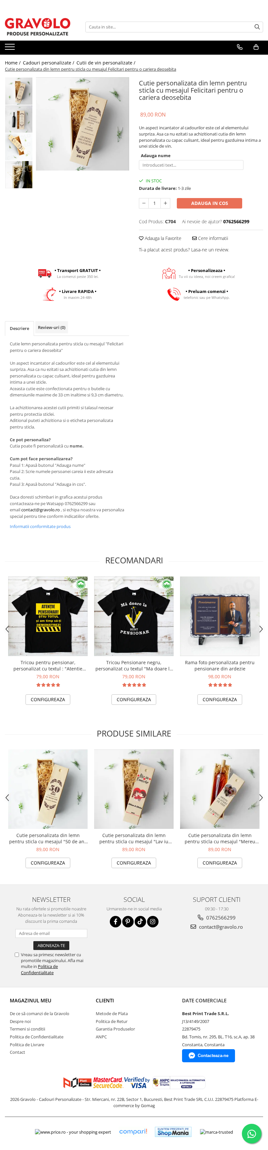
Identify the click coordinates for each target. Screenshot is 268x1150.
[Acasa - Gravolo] (37, 27)
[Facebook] (115, 921)
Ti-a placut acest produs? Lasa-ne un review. (184, 249)
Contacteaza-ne (213, 1055)
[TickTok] (140, 921)
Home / (13, 63)
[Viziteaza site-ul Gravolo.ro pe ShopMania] (173, 1132)
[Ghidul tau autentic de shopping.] (133, 1132)
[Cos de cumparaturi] (256, 47)
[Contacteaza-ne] (239, 47)
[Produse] (10, 49)
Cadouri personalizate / (49, 63)
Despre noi (20, 1021)
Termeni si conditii (27, 1029)
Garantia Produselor (115, 1029)
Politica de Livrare (27, 1045)
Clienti (105, 1000)
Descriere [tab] (19, 328)
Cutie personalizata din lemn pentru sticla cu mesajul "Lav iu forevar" (133, 838)
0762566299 (220, 917)
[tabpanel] (82, 124)
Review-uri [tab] (51, 327)
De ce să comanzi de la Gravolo (39, 1013)
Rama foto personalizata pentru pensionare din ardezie (220, 665)
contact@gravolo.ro (40, 510)
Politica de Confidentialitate (39, 969)
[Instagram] (153, 921)
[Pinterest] (128, 921)
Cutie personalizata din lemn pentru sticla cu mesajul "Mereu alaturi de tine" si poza (220, 838)
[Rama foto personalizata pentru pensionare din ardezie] (220, 616)
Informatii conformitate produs (40, 526)
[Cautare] (257, 27)
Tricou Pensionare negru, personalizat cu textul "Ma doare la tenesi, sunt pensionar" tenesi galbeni (133, 665)
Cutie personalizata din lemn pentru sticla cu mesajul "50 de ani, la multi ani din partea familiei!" (48, 838)
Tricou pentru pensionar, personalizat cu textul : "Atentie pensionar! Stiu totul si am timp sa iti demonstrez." (48, 665)
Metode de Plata (112, 1013)
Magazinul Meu (30, 1000)
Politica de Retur (111, 1021)
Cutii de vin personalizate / (106, 63)
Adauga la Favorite (162, 238)
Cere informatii (212, 238)
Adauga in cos (209, 203)
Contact (17, 1052)
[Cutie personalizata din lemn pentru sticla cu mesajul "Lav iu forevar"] (134, 789)
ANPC (101, 1037)
